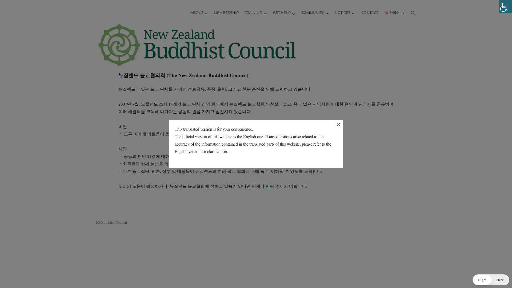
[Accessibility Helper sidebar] (505, 6)
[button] (491, 279)
